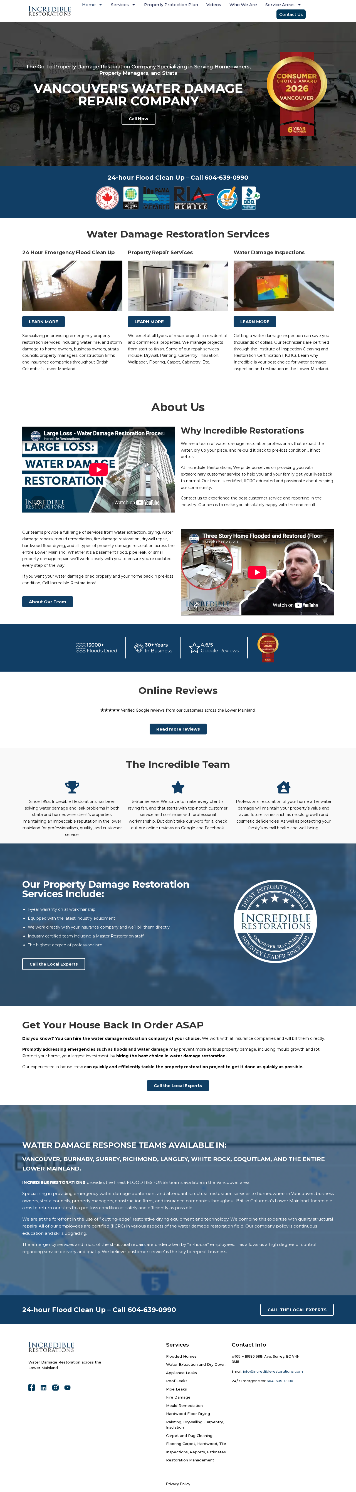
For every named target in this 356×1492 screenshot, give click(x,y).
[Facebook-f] (31, 1387)
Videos (213, 4)
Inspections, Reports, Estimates (196, 1452)
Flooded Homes (181, 1356)
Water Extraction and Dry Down (196, 1364)
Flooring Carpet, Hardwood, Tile (196, 1443)
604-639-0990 (279, 1381)
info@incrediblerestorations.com (273, 1371)
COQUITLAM (251, 1159)
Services (120, 4)
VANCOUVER (41, 1159)
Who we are (243, 4)
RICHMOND (140, 1159)
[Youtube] (67, 1387)
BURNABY (78, 1159)
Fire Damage (178, 1397)
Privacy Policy (178, 1484)
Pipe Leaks (176, 1389)
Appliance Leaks (181, 1372)
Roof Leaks (176, 1381)
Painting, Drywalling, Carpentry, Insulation (195, 1425)
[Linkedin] (43, 1387)
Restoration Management (190, 1460)
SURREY (108, 1159)
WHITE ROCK (210, 1159)
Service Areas (280, 4)
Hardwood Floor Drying (188, 1413)
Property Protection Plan (171, 4)
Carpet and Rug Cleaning (189, 1435)
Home (89, 4)
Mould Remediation (184, 1405)
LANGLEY (174, 1159)
